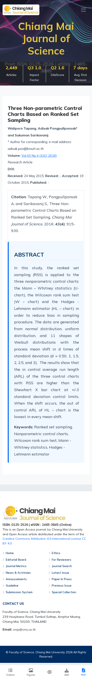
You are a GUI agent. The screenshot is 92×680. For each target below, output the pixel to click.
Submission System (19, 592)
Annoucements (16, 579)
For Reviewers (61, 559)
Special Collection (64, 592)
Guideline (12, 585)
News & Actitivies (18, 572)
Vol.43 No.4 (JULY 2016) (39, 156)
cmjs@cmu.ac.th (24, 629)
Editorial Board (16, 559)
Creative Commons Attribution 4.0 (27, 539)
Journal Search (62, 566)
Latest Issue (60, 572)
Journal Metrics (16, 566)
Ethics (56, 553)
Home (10, 553)
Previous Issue (61, 585)
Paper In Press (62, 579)
